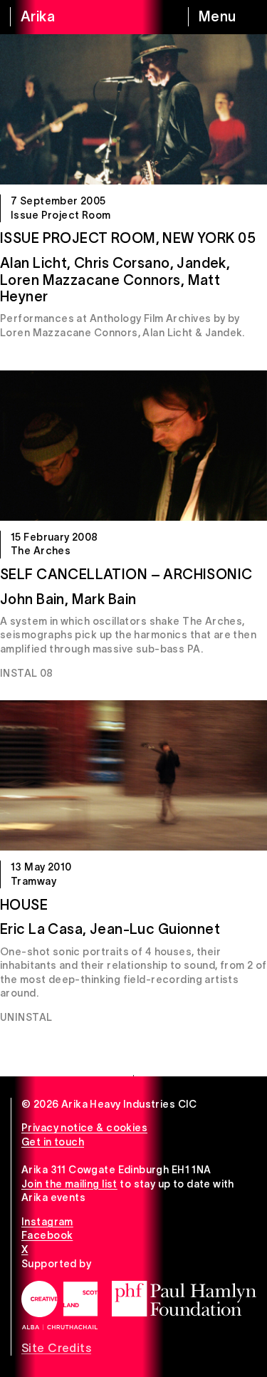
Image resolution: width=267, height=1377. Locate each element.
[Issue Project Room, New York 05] (133, 109)
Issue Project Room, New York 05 (128, 238)
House (24, 905)
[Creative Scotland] (59, 1305)
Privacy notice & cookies (84, 1127)
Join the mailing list (69, 1184)
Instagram (47, 1221)
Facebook (47, 1235)
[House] (133, 775)
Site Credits (56, 1347)
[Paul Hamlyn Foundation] (184, 1298)
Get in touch (52, 1142)
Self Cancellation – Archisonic (126, 574)
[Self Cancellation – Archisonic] (133, 445)
